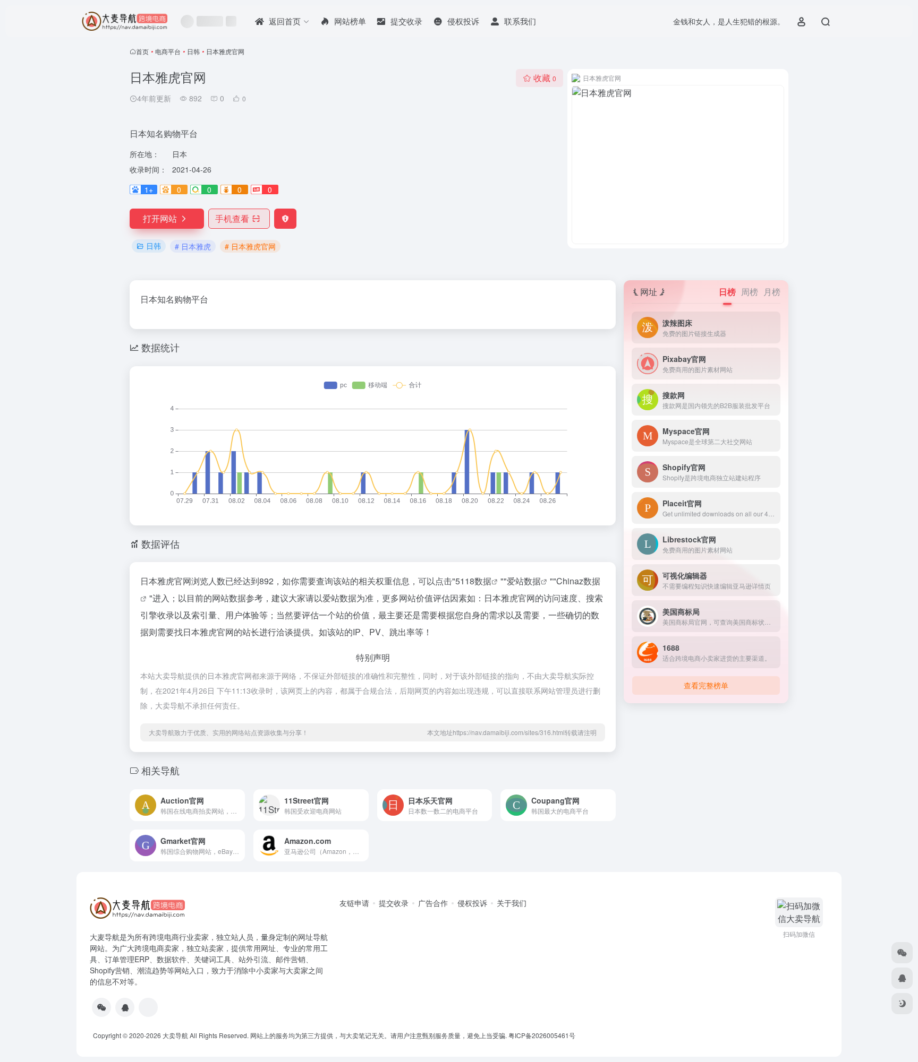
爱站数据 (524, 581)
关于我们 (511, 902)
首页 (142, 51)
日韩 (193, 51)
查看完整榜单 (706, 685)
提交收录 (394, 902)
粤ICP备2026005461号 (541, 1035)
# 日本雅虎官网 (250, 246)
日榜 (727, 292)
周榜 (749, 292)
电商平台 (168, 51)
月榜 (771, 292)
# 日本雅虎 (193, 246)
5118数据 (473, 581)
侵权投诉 (472, 902)
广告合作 (433, 902)
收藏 (544, 78)
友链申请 (354, 902)
